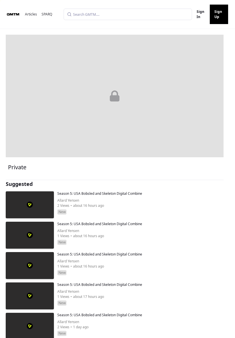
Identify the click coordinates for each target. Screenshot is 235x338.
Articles (31, 14)
